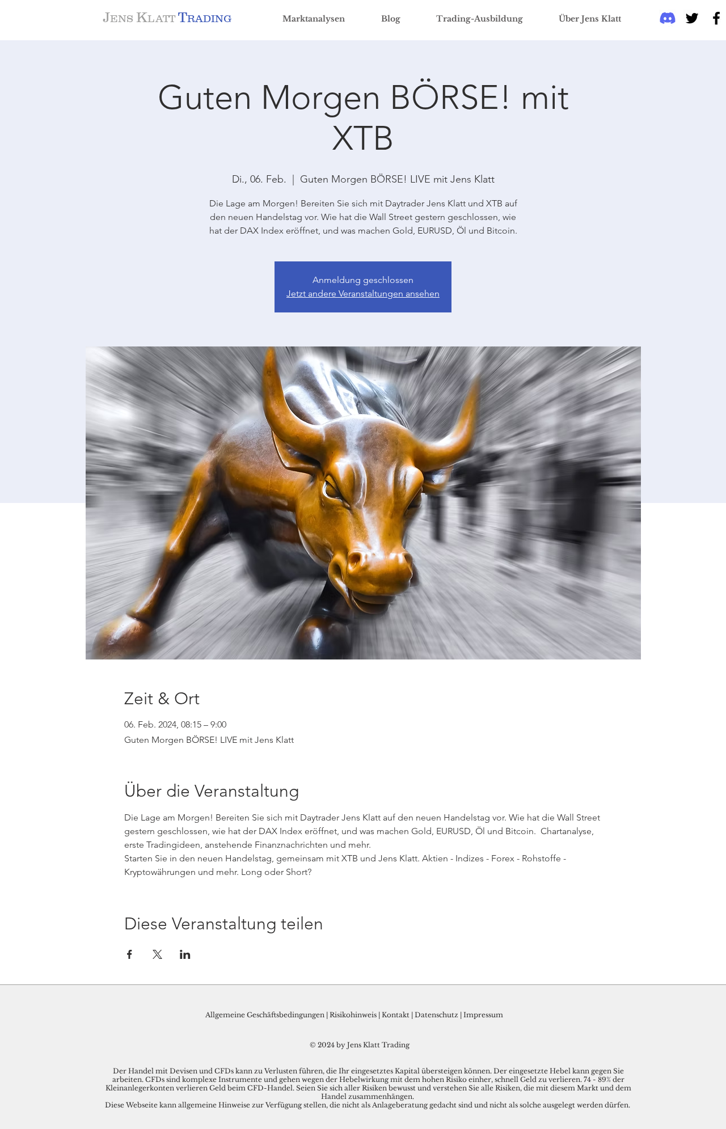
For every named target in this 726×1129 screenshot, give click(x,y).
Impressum (483, 1014)
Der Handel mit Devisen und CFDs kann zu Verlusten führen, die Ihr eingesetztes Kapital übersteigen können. (303, 1071)
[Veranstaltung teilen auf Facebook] (129, 954)
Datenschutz (436, 1014)
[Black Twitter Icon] (691, 18)
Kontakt (396, 1014)
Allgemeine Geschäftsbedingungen (264, 1014)
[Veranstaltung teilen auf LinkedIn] (185, 954)
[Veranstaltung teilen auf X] (157, 954)
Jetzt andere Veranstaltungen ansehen (363, 293)
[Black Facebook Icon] (716, 18)
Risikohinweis (353, 1014)
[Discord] (667, 18)
